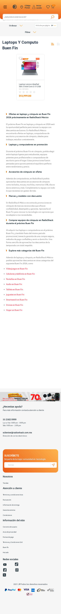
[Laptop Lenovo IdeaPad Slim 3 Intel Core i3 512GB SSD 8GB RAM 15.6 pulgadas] (30, 67)
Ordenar (13, 25)
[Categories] (5, 7)
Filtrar (27, 32)
